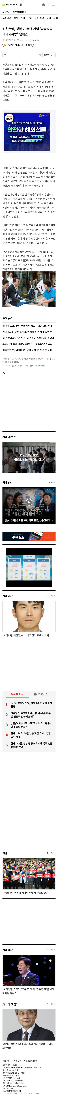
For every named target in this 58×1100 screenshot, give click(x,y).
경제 (22, 17)
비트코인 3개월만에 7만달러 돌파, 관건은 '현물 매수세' (29, 350)
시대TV (6, 482)
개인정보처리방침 (30, 1061)
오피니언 (6, 17)
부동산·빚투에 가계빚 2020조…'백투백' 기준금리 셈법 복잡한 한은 (29, 344)
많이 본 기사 (17, 694)
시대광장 (7, 950)
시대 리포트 (9, 437)
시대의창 (7, 596)
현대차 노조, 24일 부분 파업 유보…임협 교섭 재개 (27, 325)
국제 (49, 17)
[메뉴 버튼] (53, 5)
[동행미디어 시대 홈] (11, 5)
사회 (56, 17)
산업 (29, 17)
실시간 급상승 (41, 694)
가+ (53, 55)
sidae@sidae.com (34, 365)
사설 (5, 853)
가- (40, 55)
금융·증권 (39, 17)
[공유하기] (43, 5)
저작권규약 (16, 1061)
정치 (16, 17)
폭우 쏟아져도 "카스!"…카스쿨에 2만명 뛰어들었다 (28, 338)
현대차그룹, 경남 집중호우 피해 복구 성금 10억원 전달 (29, 332)
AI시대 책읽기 (10, 1004)
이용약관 (5, 1061)
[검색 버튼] (48, 5)
